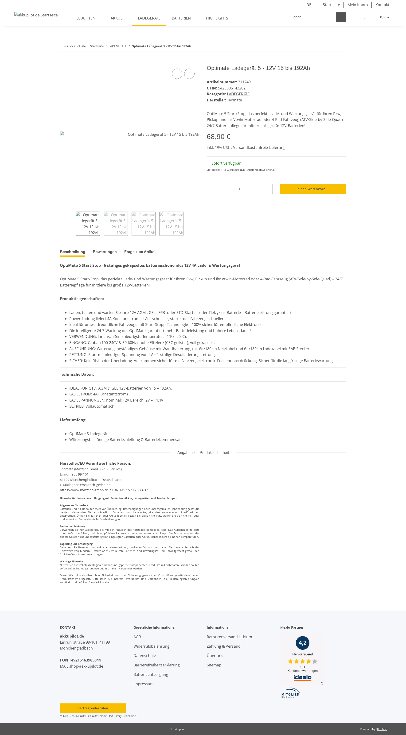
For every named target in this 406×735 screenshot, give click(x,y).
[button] (355, 17)
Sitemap (214, 665)
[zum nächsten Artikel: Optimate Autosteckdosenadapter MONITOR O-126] (341, 46)
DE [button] (308, 4)
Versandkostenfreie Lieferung (259, 147)
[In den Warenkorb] (63, 62)
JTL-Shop (381, 729)
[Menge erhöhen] (267, 189)
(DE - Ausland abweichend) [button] (257, 170)
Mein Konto (357, 4)
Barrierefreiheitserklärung (156, 665)
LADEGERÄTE (238, 94)
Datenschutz (144, 655)
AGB (137, 636)
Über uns (215, 655)
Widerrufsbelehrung (151, 646)
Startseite (331, 4)
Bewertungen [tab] (105, 252)
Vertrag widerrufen (93, 708)
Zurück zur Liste (75, 46)
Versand (130, 716)
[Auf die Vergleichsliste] (177, 74)
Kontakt (382, 4)
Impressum (143, 683)
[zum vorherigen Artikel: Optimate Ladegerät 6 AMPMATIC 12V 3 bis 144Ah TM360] (331, 46)
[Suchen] (341, 17)
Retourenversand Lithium (229, 636)
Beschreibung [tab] (72, 252)
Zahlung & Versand (224, 646)
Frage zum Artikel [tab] (139, 252)
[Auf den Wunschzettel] (189, 74)
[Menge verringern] (212, 189)
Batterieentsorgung (150, 674)
